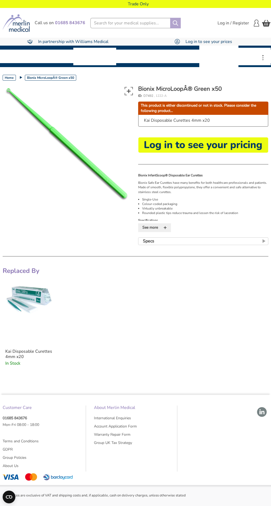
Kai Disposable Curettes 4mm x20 (177, 120)
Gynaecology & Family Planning (219, 56)
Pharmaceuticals (139, 56)
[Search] (175, 23)
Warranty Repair (254, 56)
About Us (11, 465)
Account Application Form (115, 426)
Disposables (19, 56)
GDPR (8, 449)
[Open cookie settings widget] (9, 497)
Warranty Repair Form (112, 434)
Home (9, 78)
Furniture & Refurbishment (94, 56)
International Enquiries (112, 418)
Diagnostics (180, 56)
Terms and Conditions (21, 441)
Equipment (55, 56)
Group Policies (14, 457)
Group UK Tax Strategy (113, 442)
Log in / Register (233, 23)
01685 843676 (15, 418)
